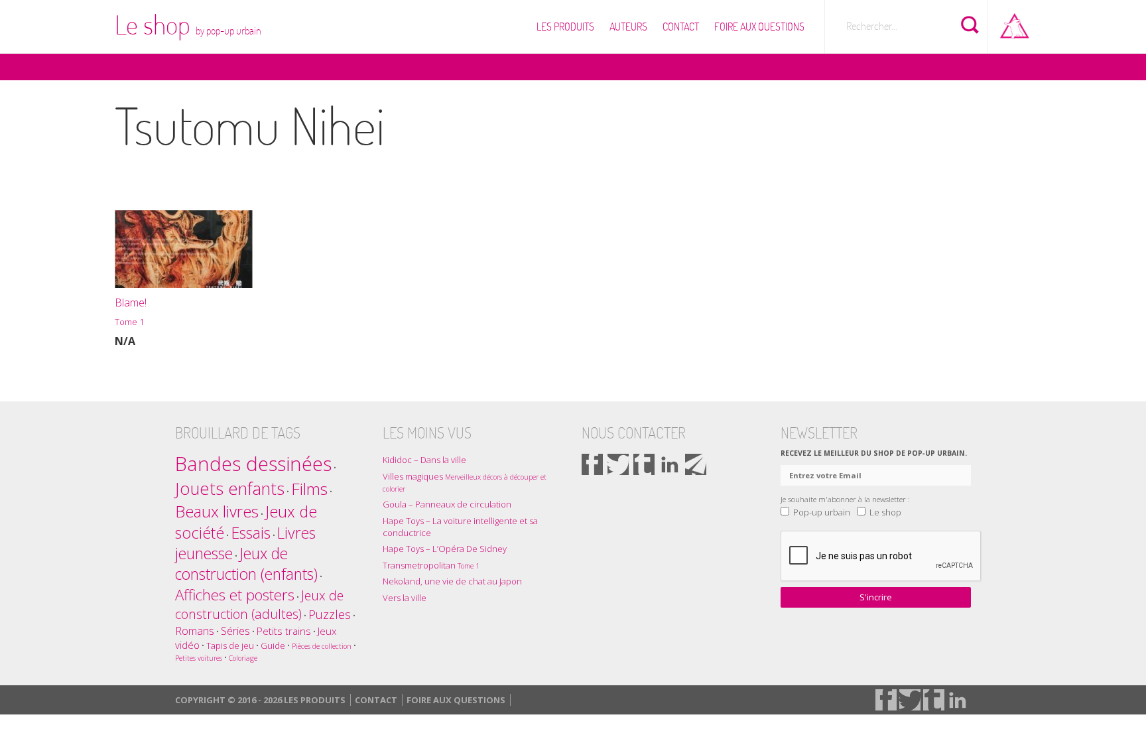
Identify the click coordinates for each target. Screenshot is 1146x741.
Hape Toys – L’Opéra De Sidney (445, 549)
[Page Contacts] (695, 464)
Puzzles (329, 614)
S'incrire (876, 597)
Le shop (188, 24)
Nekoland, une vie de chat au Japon (452, 581)
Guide (273, 645)
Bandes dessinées (253, 463)
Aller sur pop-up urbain (1014, 23)
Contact (681, 26)
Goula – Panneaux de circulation (447, 504)
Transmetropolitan (431, 565)
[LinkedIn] (669, 464)
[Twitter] (618, 464)
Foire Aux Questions (759, 26)
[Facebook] (592, 464)
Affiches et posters (234, 594)
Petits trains (284, 631)
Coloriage (243, 658)
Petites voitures (198, 658)
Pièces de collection (321, 646)
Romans (194, 630)
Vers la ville (404, 598)
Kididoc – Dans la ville (424, 460)
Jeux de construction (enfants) (246, 563)
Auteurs (628, 26)
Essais (251, 532)
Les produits (565, 26)
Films (309, 489)
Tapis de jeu (230, 645)
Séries (235, 630)
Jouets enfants (230, 488)
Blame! (131, 311)
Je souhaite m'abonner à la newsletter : (845, 499)
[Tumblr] (644, 464)
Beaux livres (217, 511)
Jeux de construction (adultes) (259, 604)
